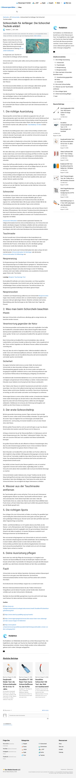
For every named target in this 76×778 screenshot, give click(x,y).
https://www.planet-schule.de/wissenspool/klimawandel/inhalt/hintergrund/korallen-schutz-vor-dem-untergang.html (25, 627)
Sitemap (61, 752)
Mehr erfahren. (37, 36)
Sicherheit (59, 82)
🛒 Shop (18, 7)
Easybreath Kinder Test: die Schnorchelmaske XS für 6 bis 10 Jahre (9, 684)
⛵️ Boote (24, 746)
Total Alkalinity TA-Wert (34, 124)
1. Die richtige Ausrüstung (61, 60)
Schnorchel (59, 62)
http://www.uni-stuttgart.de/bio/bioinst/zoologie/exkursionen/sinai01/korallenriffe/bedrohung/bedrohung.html (26, 608)
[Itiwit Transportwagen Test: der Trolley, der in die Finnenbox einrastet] (56, 178)
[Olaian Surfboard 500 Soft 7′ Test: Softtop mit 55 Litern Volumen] (56, 154)
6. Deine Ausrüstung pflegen (62, 94)
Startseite (6, 17)
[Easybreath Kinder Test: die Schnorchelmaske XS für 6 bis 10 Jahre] (9, 674)
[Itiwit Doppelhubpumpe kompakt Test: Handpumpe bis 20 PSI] (56, 190)
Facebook (5, 756)
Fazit (55, 96)
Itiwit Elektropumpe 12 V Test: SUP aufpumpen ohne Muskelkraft (67, 203)
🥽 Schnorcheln (14, 17)
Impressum (63, 769)
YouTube (5, 748)
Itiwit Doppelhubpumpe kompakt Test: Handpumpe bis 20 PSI (67, 191)
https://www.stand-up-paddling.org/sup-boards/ (19, 614)
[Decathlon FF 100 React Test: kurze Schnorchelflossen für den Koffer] (26, 674)
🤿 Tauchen (42, 755)
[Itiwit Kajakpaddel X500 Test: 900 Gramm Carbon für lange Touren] (56, 110)
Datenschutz (70, 769)
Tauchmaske (60, 65)
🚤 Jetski (24, 749)
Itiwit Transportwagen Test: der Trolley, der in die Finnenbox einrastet (67, 178)
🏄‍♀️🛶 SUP (35, 3)
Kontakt (61, 749)
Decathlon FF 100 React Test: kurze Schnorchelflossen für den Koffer (26, 683)
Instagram (5, 751)
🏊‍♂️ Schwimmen (43, 746)
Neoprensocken (43, 295)
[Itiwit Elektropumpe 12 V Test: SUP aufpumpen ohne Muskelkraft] (56, 203)
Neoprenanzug (60, 67)
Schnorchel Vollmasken (10, 220)
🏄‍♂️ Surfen (41, 752)
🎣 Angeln (50, 3)
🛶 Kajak (42, 3)
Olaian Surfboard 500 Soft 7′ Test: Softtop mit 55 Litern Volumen (66, 154)
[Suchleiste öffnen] (17, 12)
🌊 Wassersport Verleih (23, 3)
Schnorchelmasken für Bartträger (22, 252)
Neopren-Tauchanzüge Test (17, 277)
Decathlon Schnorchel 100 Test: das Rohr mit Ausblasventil (42, 683)
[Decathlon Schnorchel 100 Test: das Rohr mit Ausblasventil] (42, 674)
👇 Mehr (57, 3)
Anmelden (46, 710)
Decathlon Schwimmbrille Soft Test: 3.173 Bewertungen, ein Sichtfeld (66, 127)
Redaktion (13, 636)
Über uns (61, 746)
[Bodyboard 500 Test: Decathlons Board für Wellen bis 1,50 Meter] (56, 166)
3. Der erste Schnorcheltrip (61, 84)
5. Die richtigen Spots (60, 91)
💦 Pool (24, 755)
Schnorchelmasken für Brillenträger (13, 254)
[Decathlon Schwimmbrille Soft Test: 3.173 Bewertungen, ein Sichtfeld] (56, 125)
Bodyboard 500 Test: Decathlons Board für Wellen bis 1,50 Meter (66, 166)
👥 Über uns (67, 3)
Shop (60, 743)
